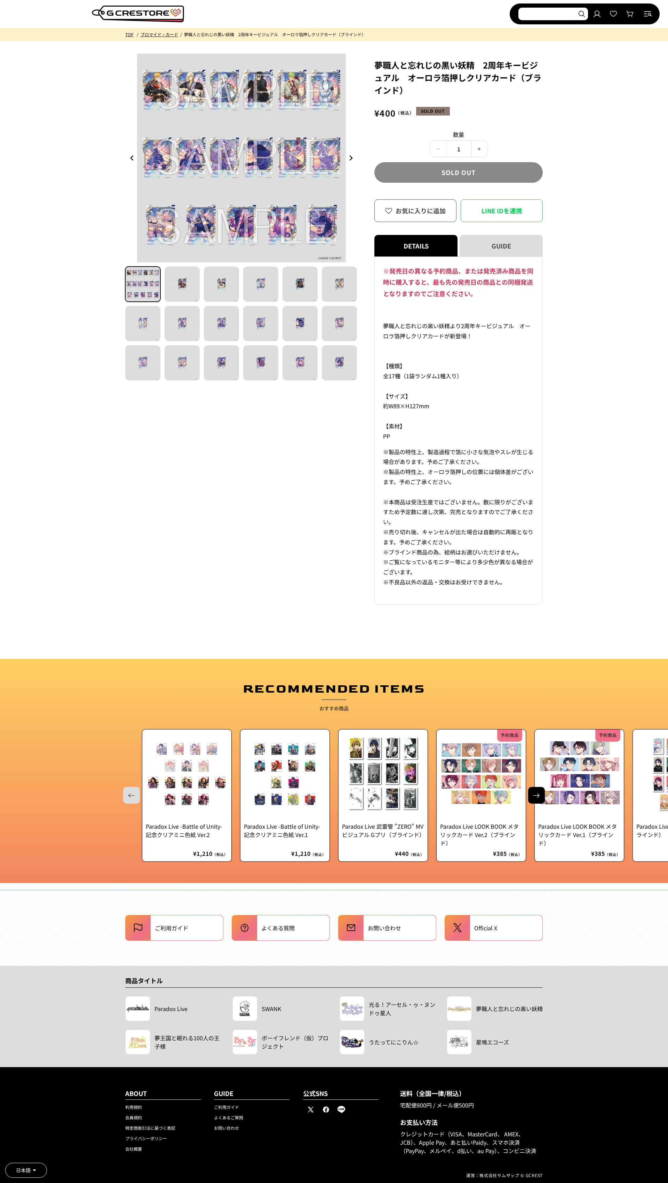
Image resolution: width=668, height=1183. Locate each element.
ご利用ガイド (226, 1107)
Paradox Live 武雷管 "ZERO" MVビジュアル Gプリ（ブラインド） (383, 830)
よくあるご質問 (228, 1117)
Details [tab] (416, 245)
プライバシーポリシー (146, 1138)
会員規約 (133, 1117)
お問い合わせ (226, 1128)
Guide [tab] (501, 245)
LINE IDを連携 (502, 210)
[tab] (142, 284)
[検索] (581, 14)
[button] (647, 14)
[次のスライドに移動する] (536, 795)
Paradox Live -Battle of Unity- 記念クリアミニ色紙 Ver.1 (282, 830)
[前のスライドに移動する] (351, 158)
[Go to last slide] (132, 158)
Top (129, 34)
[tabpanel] (458, 431)
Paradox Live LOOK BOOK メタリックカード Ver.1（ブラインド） (577, 834)
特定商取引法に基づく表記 (150, 1128)
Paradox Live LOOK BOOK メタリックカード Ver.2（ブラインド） (479, 834)
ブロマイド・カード (159, 34)
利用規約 (133, 1107)
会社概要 (133, 1149)
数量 (458, 134)
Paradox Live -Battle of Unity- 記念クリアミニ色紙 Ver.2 (184, 830)
